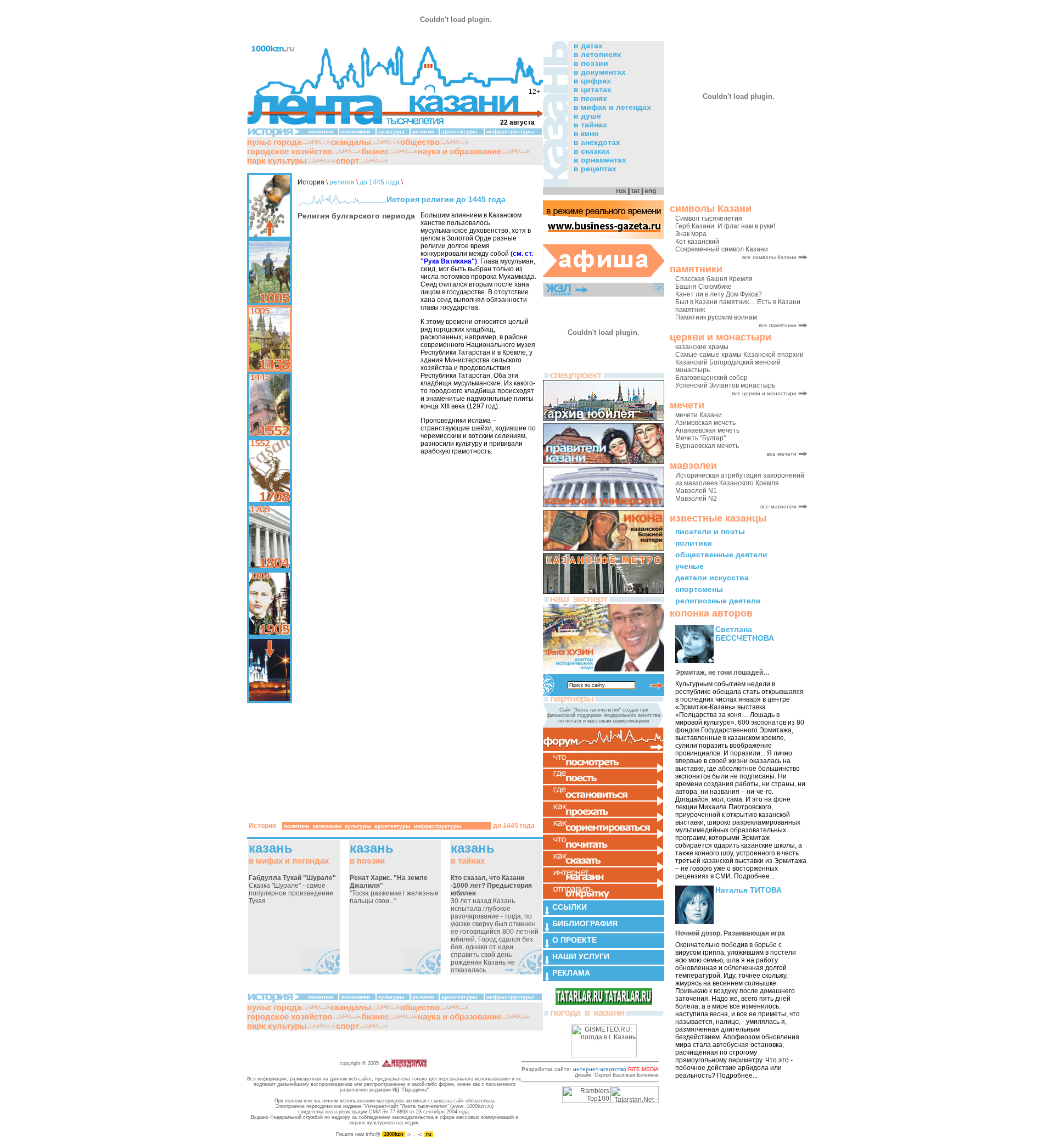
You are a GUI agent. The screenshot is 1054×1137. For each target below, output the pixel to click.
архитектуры (459, 131)
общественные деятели (721, 554)
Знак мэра (691, 234)
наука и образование (459, 151)
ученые (689, 566)
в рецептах (595, 168)
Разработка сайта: (590, 1069)
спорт (347, 160)
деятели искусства (712, 577)
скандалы (350, 142)
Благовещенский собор (711, 378)
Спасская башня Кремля (714, 279)
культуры (391, 131)
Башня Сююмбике (703, 286)
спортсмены (699, 589)
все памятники (778, 325)
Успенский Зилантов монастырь (725, 385)
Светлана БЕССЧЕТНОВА (744, 633)
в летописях (597, 54)
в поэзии (591, 63)
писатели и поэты (710, 531)
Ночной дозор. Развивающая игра (730, 933)
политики (693, 543)
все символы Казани (769, 257)
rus (621, 191)
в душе (587, 115)
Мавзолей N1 (696, 491)
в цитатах (593, 89)
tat (635, 191)
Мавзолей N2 (696, 498)
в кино (586, 133)
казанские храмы (701, 347)
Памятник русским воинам (716, 317)
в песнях (590, 98)
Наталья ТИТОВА (748, 890)
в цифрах (592, 80)
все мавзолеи (778, 506)
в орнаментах (600, 159)
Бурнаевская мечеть (707, 446)
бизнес (375, 151)
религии (423, 131)
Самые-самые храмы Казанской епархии (739, 355)
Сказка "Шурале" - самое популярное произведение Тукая (292, 889)
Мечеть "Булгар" (700, 438)
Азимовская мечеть (705, 423)
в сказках (592, 151)
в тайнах (590, 124)
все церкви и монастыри (764, 393)
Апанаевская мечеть (707, 430)
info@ (373, 1134)
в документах (600, 72)
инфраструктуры (510, 131)
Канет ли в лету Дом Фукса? (718, 294)
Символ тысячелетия (708, 218)
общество (420, 142)
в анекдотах (597, 142)
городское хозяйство (289, 151)
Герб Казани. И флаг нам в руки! (725, 226)
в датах (588, 45)
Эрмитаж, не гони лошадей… (722, 672)
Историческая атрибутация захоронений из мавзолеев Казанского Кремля (739, 479)
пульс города (274, 142)
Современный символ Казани (721, 249)
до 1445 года (380, 182)
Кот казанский (697, 241)
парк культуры (277, 160)
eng (650, 191)
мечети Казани (698, 415)
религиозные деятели (718, 600)
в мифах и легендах (612, 107)
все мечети (782, 454)
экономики (355, 131)
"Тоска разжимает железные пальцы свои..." (394, 889)
